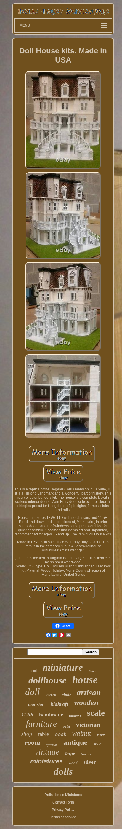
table (43, 734)
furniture (41, 723)
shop (26, 734)
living (93, 671)
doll (32, 692)
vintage (47, 751)
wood (73, 763)
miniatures (46, 761)
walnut (81, 733)
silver (90, 762)
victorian (88, 724)
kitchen (51, 695)
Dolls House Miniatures (63, 795)
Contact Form (63, 802)
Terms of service (63, 817)
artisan (89, 692)
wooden (86, 702)
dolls (63, 771)
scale (96, 713)
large (70, 753)
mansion (36, 704)
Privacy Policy (63, 810)
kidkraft (59, 704)
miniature (63, 667)
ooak (60, 734)
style (97, 744)
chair (66, 695)
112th (27, 715)
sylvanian (51, 745)
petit (66, 726)
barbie (86, 754)
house (85, 679)
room (32, 742)
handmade (51, 715)
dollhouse (47, 680)
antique (75, 742)
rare (101, 734)
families (75, 716)
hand (33, 671)
